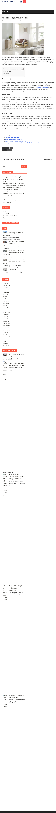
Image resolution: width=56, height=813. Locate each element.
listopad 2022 (6, 323)
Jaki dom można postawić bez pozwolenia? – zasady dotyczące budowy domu (13, 233)
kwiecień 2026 (6, 290)
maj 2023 (5, 310)
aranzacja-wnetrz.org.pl (16, 20)
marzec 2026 (6, 292)
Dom (11, 147)
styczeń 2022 (6, 343)
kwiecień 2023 (6, 312)
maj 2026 (5, 287)
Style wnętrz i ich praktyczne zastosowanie (14, 218)
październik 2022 (7, 325)
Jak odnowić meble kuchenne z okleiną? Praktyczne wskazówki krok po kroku (13, 252)
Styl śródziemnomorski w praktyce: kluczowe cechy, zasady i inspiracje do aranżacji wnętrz (12, 200)
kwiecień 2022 (6, 336)
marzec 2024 (6, 307)
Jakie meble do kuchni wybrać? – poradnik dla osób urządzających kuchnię (14, 261)
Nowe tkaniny (6, 73)
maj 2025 (5, 299)
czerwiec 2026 (6, 285)
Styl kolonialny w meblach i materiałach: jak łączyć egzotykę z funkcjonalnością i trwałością (17, 363)
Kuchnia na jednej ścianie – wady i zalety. (15, 141)
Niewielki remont (7, 75)
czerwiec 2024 (6, 305)
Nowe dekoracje (7, 71)
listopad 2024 (6, 301)
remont (9, 149)
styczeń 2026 (6, 296)
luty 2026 (5, 294)
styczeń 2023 (6, 319)
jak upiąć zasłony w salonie (41, 87)
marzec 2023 (6, 314)
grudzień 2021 (6, 345)
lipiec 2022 (5, 332)
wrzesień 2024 (6, 303)
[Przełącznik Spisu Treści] (21, 69)
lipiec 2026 (5, 283)
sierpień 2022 (6, 330)
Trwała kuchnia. (48, 159)
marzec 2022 (6, 339)
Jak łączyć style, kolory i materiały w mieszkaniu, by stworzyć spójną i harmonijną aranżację (12, 189)
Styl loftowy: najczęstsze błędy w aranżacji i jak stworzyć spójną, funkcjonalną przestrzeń (13, 194)
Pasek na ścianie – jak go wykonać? (14, 139)
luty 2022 (5, 341)
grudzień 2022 (6, 321)
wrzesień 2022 (6, 328)
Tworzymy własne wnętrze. (12, 137)
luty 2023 (5, 316)
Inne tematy (6, 213)
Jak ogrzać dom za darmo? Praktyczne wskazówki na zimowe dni (22, 143)
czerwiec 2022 (6, 334)
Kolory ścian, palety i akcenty (10, 215)
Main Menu (7, 11)
